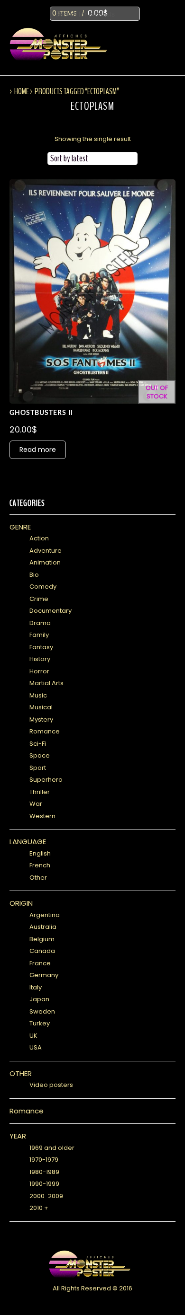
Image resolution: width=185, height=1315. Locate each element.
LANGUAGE (27, 842)
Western (42, 816)
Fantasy (41, 647)
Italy (35, 987)
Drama (40, 622)
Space (39, 755)
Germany (43, 975)
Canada (42, 950)
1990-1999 (44, 1183)
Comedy (42, 586)
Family (39, 634)
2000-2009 (46, 1195)
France (40, 963)
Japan (39, 999)
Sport (37, 767)
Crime (38, 598)
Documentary (50, 610)
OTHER (20, 1073)
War (35, 803)
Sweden (42, 1011)
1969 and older (51, 1147)
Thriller (39, 791)
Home (21, 91)
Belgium (42, 939)
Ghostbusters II (41, 413)
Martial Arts (46, 683)
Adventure (45, 550)
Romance (44, 731)
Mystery (41, 719)
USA (35, 1047)
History (39, 658)
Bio (34, 574)
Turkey (39, 1023)
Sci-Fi (37, 743)
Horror (39, 671)
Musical (41, 707)
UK (33, 1035)
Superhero (46, 779)
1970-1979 (43, 1159)
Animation (45, 562)
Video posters (51, 1084)
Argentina (44, 914)
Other (38, 877)
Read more (37, 449)
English (40, 853)
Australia (42, 926)
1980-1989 (44, 1171)
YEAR (17, 1136)
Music (38, 695)
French (39, 865)
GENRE (20, 527)
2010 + (38, 1207)
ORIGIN (21, 903)
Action (39, 538)
